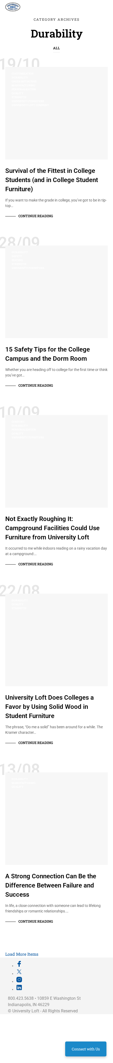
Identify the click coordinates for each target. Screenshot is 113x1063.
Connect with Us (86, 1048)
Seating (17, 260)
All (56, 48)
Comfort (18, 421)
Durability (20, 77)
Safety (17, 256)
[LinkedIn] (19, 989)
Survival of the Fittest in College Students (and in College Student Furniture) (51, 180)
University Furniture (28, 101)
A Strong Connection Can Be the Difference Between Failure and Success (50, 885)
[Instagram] (19, 981)
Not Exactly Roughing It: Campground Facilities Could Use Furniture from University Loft (52, 528)
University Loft (25, 1010)
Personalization (24, 89)
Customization (23, 73)
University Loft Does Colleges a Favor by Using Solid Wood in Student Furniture (49, 707)
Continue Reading (35, 216)
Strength (19, 97)
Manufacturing (23, 85)
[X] (19, 973)
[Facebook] (19, 966)
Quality (17, 93)
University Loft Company (30, 105)
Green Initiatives (24, 81)
